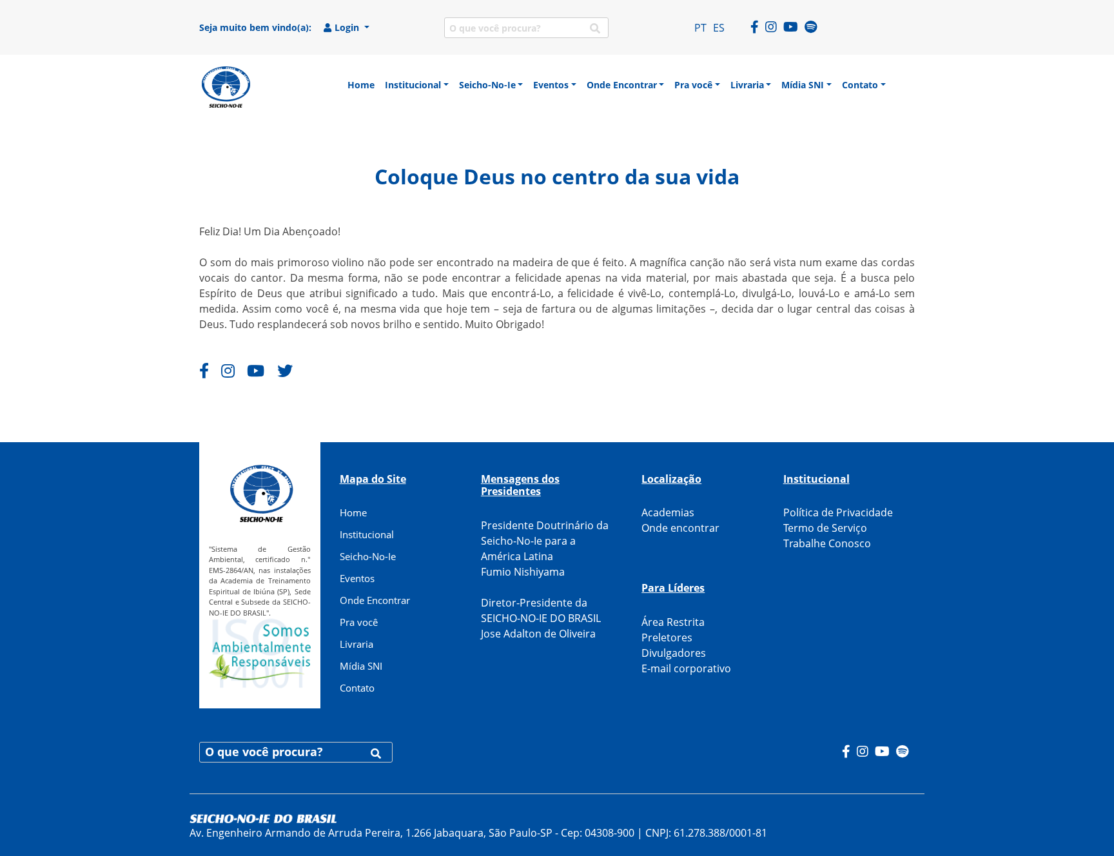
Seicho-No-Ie (368, 556)
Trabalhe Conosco (827, 543)
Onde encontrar (680, 528)
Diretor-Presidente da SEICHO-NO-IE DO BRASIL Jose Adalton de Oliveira (541, 618)
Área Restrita (673, 622)
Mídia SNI (361, 665)
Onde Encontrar (375, 600)
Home (353, 512)
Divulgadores (673, 653)
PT (700, 28)
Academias (667, 512)
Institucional (367, 534)
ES (719, 28)
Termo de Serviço (825, 528)
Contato (357, 687)
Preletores (666, 637)
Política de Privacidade (838, 512)
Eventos (357, 578)
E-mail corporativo (686, 668)
